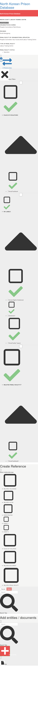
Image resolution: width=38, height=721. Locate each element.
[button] (1, 59)
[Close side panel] (0, 56)
